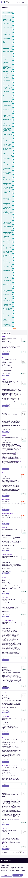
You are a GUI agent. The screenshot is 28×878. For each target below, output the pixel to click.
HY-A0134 (12, 807)
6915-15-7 (14, 412)
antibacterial (18, 461)
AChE (14, 779)
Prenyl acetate (5, 472)
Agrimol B (4, 664)
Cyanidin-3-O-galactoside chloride (10, 765)
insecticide (12, 480)
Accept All (18, 875)
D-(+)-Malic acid (5, 716)
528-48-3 (14, 338)
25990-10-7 (15, 739)
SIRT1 (6, 673)
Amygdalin (4, 577)
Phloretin (4, 379)
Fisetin (3, 336)
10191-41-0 (16, 556)
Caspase (15, 458)
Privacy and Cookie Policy (6, 871)
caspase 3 (4, 542)
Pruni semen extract (6, 499)
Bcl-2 (12, 541)
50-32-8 (14, 359)
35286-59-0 (15, 830)
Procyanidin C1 (5, 527)
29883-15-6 (15, 579)
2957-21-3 (14, 599)
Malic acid (4, 410)
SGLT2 (15, 394)
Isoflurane (7, 807)
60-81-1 (14, 437)
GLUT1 (11, 395)
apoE (13, 680)
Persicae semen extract (7, 513)
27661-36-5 (15, 767)
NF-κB (19, 456)
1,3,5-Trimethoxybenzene (8, 620)
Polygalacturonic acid (7, 737)
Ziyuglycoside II (5, 828)
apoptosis (4, 456)
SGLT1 (7, 394)
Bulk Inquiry (5, 509)
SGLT (19, 445)
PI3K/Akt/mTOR (16, 453)
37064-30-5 (15, 529)
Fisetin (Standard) (6, 692)
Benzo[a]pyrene (5, 357)
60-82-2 (14, 381)
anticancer (9, 347)
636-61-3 (14, 718)
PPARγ (19, 679)
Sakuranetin (4, 597)
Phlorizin (4, 435)
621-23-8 (14, 622)
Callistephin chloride (6, 790)
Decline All (6, 875)
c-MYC (13, 683)
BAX (20, 541)
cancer (15, 542)
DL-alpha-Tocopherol (7, 554)
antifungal (10, 607)
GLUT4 (7, 450)
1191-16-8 (15, 474)
